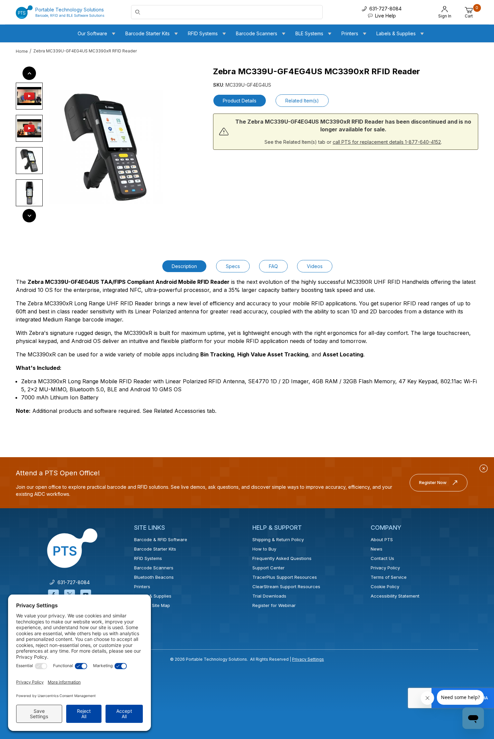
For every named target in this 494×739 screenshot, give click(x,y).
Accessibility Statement (395, 596)
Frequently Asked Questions (282, 558)
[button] (29, 96)
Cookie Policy (385, 586)
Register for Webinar (274, 605)
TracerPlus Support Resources (284, 577)
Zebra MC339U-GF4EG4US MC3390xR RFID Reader (85, 50)
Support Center (268, 567)
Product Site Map (152, 605)
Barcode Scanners (153, 567)
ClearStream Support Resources (286, 586)
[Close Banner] (483, 468)
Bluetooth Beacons (154, 577)
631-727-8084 (72, 582)
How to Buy (264, 549)
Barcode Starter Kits (155, 549)
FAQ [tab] (273, 266)
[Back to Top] (473, 675)
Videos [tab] (315, 266)
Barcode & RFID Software (160, 539)
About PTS (382, 539)
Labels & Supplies (152, 596)
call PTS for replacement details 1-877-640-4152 (387, 142)
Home (22, 51)
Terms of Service (389, 577)
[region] (29, 144)
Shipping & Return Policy (278, 539)
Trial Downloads (269, 596)
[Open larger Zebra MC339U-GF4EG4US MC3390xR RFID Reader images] (106, 147)
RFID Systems (148, 558)
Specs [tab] (233, 266)
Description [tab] (184, 266)
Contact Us (382, 558)
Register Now (433, 482)
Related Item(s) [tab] (302, 100)
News (376, 549)
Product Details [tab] (239, 100)
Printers (142, 586)
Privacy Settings (308, 659)
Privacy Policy (385, 567)
